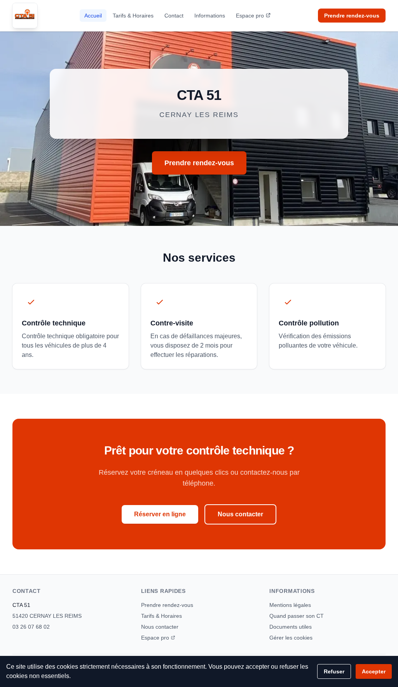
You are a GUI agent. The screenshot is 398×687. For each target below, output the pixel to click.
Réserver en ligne (160, 514)
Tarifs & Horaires (133, 15)
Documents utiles (290, 627)
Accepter (374, 671)
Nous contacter (240, 514)
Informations (209, 15)
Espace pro (250, 15)
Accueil (93, 15)
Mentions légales (290, 605)
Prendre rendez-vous (351, 15)
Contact (173, 15)
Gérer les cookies (290, 638)
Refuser (334, 671)
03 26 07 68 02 (31, 627)
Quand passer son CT (296, 616)
